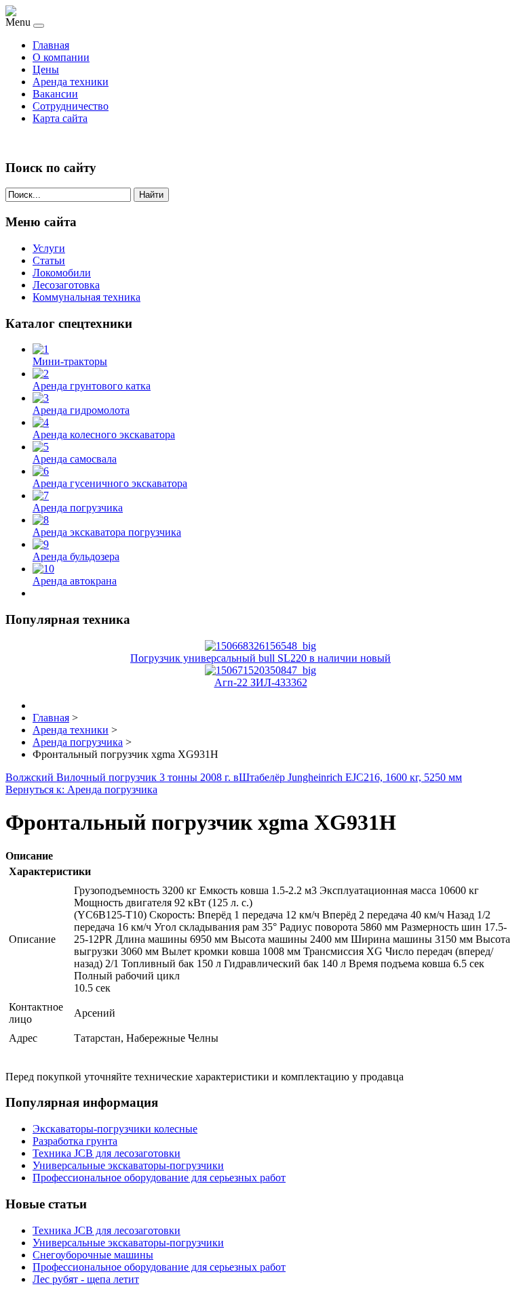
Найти (151, 195)
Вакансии (55, 94)
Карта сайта (60, 118)
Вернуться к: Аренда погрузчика (81, 789)
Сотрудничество (71, 106)
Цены (46, 69)
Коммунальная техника (86, 297)
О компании (61, 57)
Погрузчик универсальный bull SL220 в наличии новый (260, 658)
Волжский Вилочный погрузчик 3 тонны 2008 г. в (122, 777)
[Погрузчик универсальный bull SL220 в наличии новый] (260, 646)
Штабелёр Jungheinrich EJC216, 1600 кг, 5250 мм (350, 777)
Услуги (49, 248)
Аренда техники (71, 81)
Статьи (49, 260)
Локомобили (62, 272)
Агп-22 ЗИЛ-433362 (260, 682)
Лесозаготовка (66, 285)
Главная (51, 45)
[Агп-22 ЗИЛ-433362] (260, 670)
